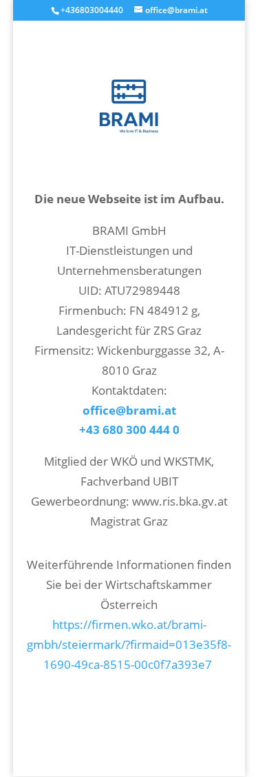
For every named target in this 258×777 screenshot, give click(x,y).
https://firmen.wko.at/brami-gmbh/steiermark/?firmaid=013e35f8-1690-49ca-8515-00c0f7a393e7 (129, 644)
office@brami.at (129, 410)
